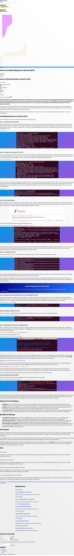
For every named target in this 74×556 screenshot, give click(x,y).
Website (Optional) (14, 539)
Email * (11, 538)
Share (1, 76)
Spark (21, 518)
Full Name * (12, 537)
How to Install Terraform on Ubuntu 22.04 (15, 360)
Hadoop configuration (16, 481)
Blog (3, 552)
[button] (37, 291)
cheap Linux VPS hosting (61, 442)
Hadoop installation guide (34, 481)
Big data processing (7, 481)
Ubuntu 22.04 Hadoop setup (46, 481)
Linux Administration (24, 525)
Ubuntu (1, 67)
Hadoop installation (25, 481)
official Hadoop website (26, 202)
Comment (12, 545)
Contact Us (4, 551)
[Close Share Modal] (1, 92)
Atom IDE (22, 511)
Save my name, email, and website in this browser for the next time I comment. (18, 542)
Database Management (25, 504)
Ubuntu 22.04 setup (56, 481)
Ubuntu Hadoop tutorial (66, 481)
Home (3, 549)
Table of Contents (3, 87)
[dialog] (37, 82)
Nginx (21, 489)
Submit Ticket (3, 5)
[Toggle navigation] (15, 1)
